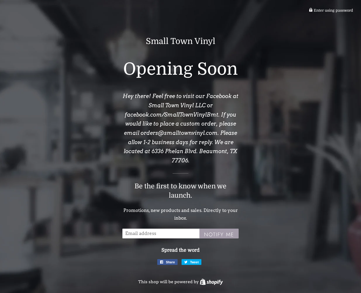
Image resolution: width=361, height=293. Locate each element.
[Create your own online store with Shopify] (211, 281)
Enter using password (333, 10)
